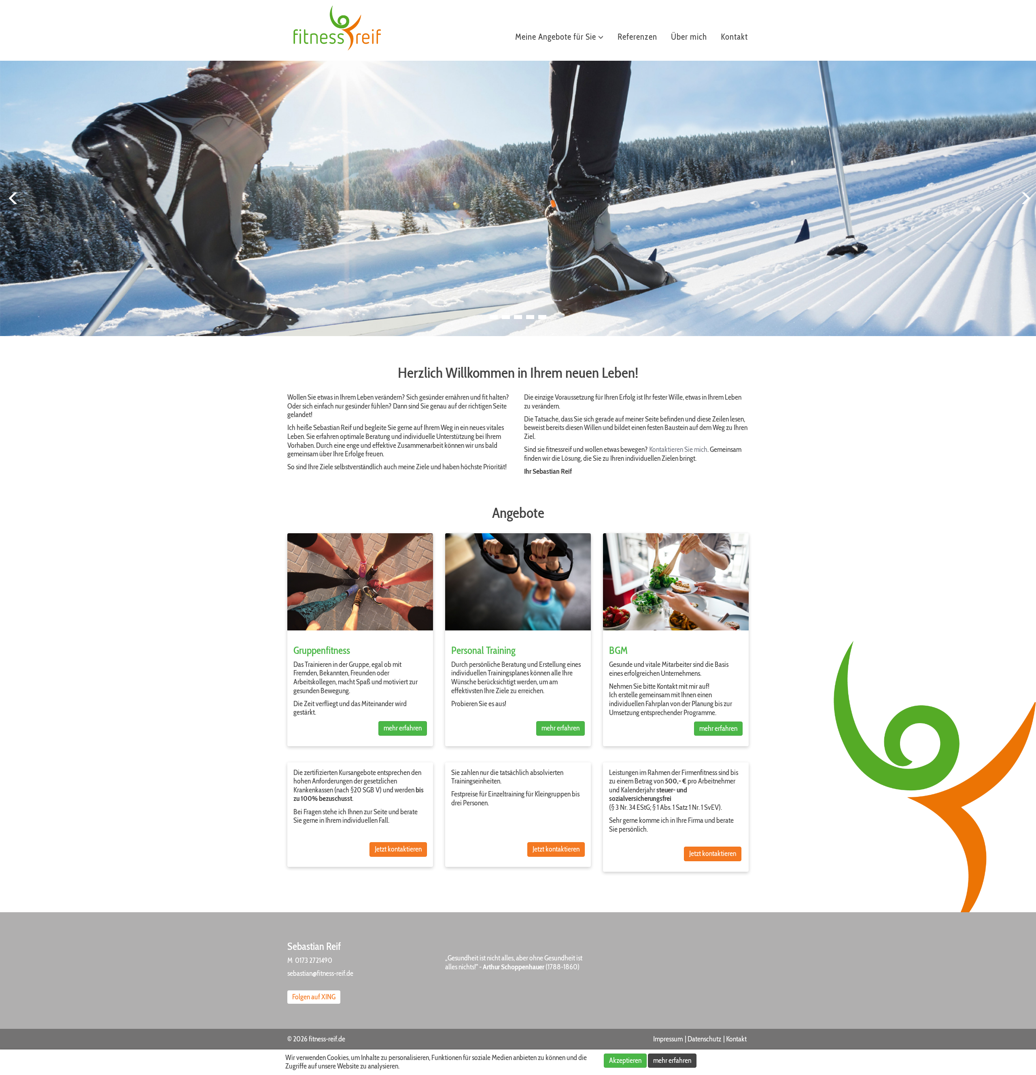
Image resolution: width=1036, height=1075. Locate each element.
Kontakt (734, 37)
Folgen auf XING (313, 996)
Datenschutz (704, 1039)
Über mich (689, 37)
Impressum (668, 1039)
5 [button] (542, 323)
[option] (518, 198)
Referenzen (637, 37)
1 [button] (494, 323)
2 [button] (506, 323)
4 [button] (530, 323)
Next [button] (1024, 198)
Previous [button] (12, 198)
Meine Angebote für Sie (556, 37)
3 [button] (518, 323)
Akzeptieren (625, 1060)
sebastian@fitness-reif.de (320, 973)
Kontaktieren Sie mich (678, 449)
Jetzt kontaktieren (398, 849)
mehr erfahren (403, 728)
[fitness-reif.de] (339, 28)
